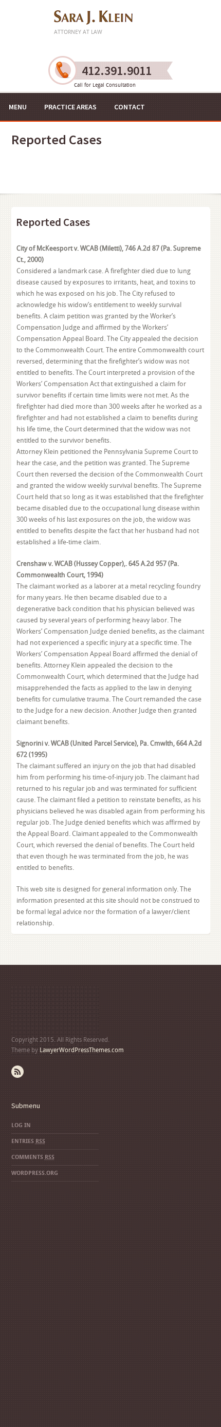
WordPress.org (34, 1173)
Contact (129, 106)
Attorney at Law (78, 32)
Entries (28, 1141)
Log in (21, 1125)
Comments (32, 1157)
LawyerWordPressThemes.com (82, 1050)
